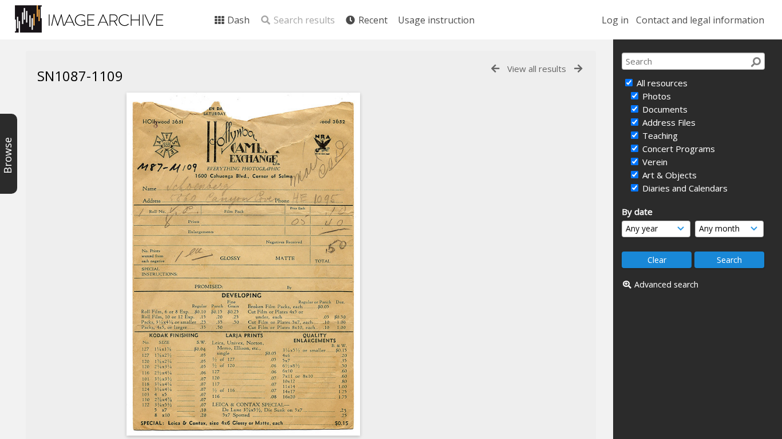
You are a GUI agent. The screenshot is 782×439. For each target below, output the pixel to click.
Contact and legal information (700, 20)
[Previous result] (495, 69)
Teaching (659, 135)
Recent (372, 20)
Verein (654, 161)
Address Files (668, 122)
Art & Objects (668, 175)
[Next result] (578, 69)
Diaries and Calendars (684, 188)
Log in (615, 20)
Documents (664, 109)
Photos (655, 96)
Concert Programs (677, 148)
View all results (536, 68)
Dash (237, 20)
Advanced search (666, 284)
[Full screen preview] (243, 264)
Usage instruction (436, 20)
